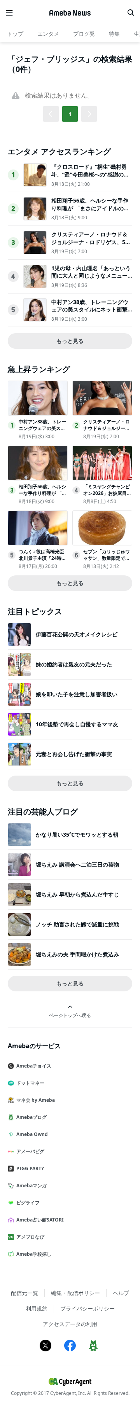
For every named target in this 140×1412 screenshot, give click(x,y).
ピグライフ (28, 1202)
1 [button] (70, 114)
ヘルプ (121, 1293)
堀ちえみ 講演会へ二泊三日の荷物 (77, 864)
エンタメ (48, 33)
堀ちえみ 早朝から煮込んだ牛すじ (77, 894)
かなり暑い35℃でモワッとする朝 (77, 834)
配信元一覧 (24, 1293)
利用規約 (36, 1308)
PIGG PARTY (30, 1168)
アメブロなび (30, 1237)
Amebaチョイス (33, 1065)
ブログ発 (84, 33)
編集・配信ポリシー (75, 1293)
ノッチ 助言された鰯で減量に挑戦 (77, 924)
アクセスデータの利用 (70, 1324)
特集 (114, 33)
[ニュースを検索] (130, 12)
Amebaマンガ (31, 1185)
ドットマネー (30, 1083)
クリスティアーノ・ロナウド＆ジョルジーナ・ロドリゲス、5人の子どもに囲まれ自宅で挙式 (91, 242)
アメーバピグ (30, 1151)
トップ (15, 33)
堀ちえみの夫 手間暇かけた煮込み (77, 954)
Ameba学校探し (33, 1254)
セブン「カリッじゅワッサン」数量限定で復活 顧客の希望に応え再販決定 (107, 561)
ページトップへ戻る (70, 1015)
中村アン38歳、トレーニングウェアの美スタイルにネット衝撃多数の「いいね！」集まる (89, 309)
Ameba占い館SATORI (40, 1219)
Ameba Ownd (32, 1134)
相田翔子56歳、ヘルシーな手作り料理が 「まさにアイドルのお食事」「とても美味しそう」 (90, 208)
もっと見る (70, 340)
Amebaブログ (31, 1117)
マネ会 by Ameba (35, 1100)
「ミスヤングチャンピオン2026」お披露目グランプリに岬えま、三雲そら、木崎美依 (107, 496)
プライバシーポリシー (87, 1308)
